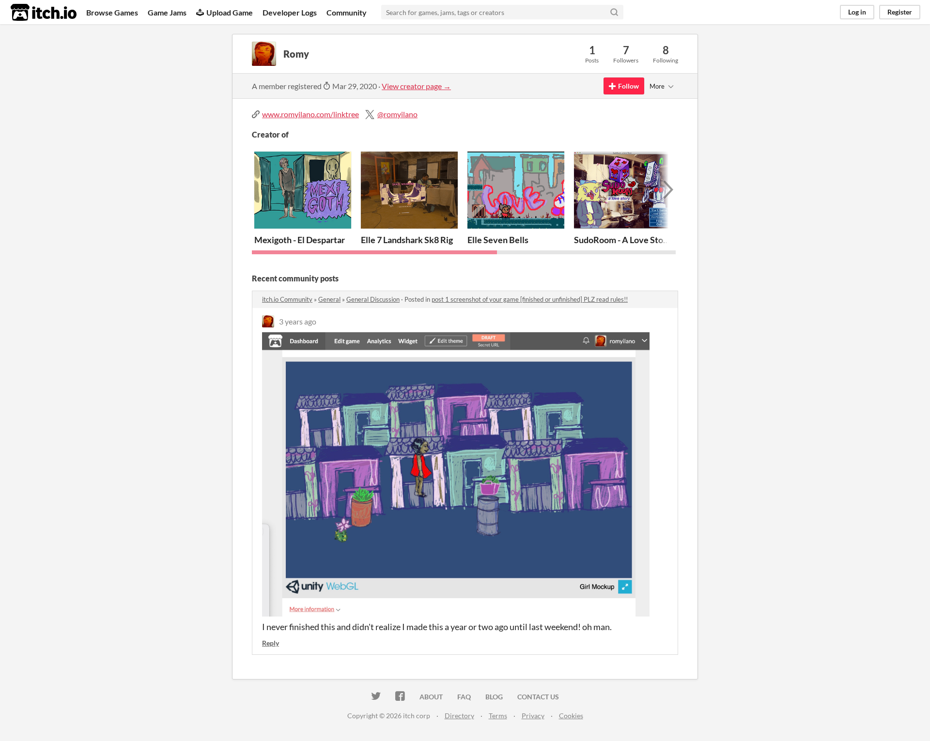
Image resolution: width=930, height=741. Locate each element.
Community (346, 12)
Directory (459, 715)
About (431, 697)
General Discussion (373, 299)
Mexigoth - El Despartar (299, 239)
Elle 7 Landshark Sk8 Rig (407, 239)
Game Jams (167, 12)
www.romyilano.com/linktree (310, 114)
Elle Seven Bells (497, 239)
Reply (270, 643)
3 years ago (297, 321)
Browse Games (112, 12)
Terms (498, 715)
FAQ (464, 697)
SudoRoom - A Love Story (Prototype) (645, 239)
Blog (494, 697)
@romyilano (397, 114)
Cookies (571, 715)
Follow (628, 86)
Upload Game (229, 12)
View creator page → (416, 86)
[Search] (614, 12)
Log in (857, 12)
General (329, 299)
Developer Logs (290, 12)
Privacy (533, 715)
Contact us (538, 697)
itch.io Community (287, 299)
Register (899, 12)
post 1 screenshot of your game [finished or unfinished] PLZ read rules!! (530, 299)
